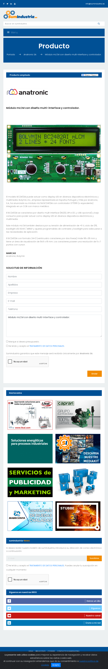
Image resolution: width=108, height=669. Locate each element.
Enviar (95, 373)
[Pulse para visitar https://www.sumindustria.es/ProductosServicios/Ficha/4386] (77, 448)
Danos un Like (94, 601)
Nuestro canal (93, 615)
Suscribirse (94, 558)
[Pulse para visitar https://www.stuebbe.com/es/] (77, 516)
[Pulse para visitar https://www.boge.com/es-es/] (77, 482)
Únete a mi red (93, 622)
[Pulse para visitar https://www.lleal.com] (30, 414)
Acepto (55, 665)
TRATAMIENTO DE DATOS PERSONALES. (47, 346)
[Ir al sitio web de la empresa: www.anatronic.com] (27, 92)
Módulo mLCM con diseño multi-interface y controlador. (73, 54)
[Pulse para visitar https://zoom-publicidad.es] (30, 482)
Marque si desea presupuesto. (23, 341)
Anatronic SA (30, 54)
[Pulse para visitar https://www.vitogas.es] (30, 448)
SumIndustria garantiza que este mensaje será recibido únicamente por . (49, 353)
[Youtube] (14, 4)
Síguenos (96, 608)
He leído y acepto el (36, 346)
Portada (11, 54)
